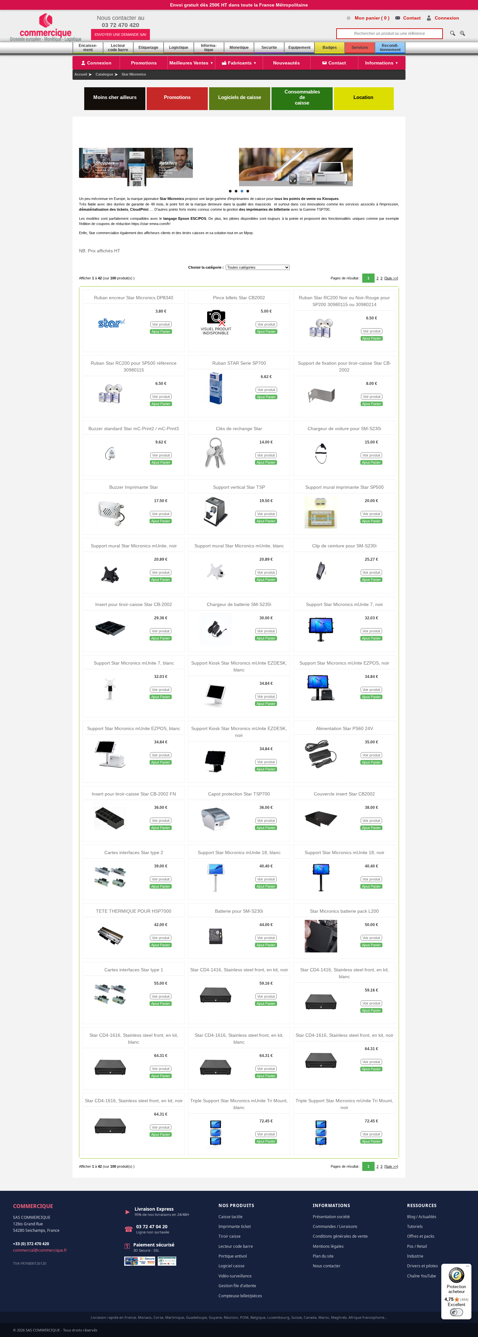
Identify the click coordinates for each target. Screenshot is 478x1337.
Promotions (177, 97)
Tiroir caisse (230, 1236)
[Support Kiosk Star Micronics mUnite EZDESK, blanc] (215, 710)
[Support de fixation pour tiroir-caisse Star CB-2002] (321, 410)
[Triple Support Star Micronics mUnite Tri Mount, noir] (321, 1147)
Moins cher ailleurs (115, 97)
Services (360, 47)
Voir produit (161, 324)
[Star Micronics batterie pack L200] (321, 951)
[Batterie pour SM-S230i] (215, 951)
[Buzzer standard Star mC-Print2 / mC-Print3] (110, 469)
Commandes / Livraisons (335, 1226)
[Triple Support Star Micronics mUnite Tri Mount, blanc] (215, 1147)
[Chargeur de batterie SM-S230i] (215, 644)
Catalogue (104, 74)
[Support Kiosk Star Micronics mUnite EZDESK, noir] (215, 775)
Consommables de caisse (302, 97)
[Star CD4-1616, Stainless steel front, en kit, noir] (321, 1075)
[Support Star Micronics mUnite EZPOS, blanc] (110, 768)
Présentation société (331, 1216)
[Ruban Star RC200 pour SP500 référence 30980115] (110, 410)
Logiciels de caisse (239, 97)
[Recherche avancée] (462, 33)
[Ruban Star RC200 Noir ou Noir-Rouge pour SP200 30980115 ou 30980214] (321, 344)
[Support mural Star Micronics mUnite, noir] (110, 586)
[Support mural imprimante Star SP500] (321, 527)
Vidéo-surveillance (235, 1276)
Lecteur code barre (118, 47)
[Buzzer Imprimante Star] (110, 527)
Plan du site (323, 1256)
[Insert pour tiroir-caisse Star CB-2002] (110, 644)
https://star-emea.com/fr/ (150, 224)
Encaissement (88, 47)
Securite (269, 47)
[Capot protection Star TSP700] (215, 834)
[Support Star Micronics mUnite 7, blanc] (110, 703)
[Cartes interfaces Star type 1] (110, 1010)
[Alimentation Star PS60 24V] (321, 768)
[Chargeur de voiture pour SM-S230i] (321, 469)
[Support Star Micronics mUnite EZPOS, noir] (321, 703)
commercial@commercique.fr (40, 1250)
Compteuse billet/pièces (240, 1296)
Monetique (239, 47)
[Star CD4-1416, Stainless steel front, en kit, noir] (215, 1010)
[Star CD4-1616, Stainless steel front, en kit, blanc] (110, 1082)
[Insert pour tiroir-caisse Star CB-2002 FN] (110, 834)
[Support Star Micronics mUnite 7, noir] (321, 644)
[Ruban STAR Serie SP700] (216, 403)
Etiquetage (148, 47)
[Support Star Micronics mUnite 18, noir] (321, 892)
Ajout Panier (161, 331)
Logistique (178, 47)
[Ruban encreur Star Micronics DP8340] (110, 338)
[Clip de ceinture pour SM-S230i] (321, 586)
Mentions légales (328, 1246)
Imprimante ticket (235, 1226)
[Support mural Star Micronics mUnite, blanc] (215, 586)
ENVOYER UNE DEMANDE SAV (120, 34)
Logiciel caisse (232, 1266)
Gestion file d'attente (237, 1285)
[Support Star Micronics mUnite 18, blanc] (215, 892)
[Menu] (467, 1268)
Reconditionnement (390, 47)
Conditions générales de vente (340, 1236)
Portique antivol (233, 1256)
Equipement (299, 47)
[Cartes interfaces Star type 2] (110, 892)
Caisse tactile (231, 1216)
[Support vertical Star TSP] (215, 527)
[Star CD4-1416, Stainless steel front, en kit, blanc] (321, 1017)
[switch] (456, 1312)
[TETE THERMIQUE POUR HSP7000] (110, 951)
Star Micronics (134, 74)
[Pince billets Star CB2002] (216, 338)
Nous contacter (326, 1266)
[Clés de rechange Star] (215, 469)
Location (364, 97)
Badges (330, 47)
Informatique (209, 47)
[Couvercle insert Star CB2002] (321, 834)
